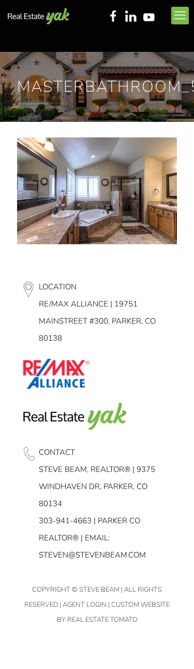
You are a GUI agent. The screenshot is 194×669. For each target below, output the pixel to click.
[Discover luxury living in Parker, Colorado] (38, 16)
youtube (151, 17)
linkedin (132, 17)
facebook (113, 17)
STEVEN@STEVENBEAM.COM (92, 555)
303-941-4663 (65, 520)
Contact (57, 452)
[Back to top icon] (173, 648)
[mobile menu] (180, 15)
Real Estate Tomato (102, 619)
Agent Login (85, 604)
